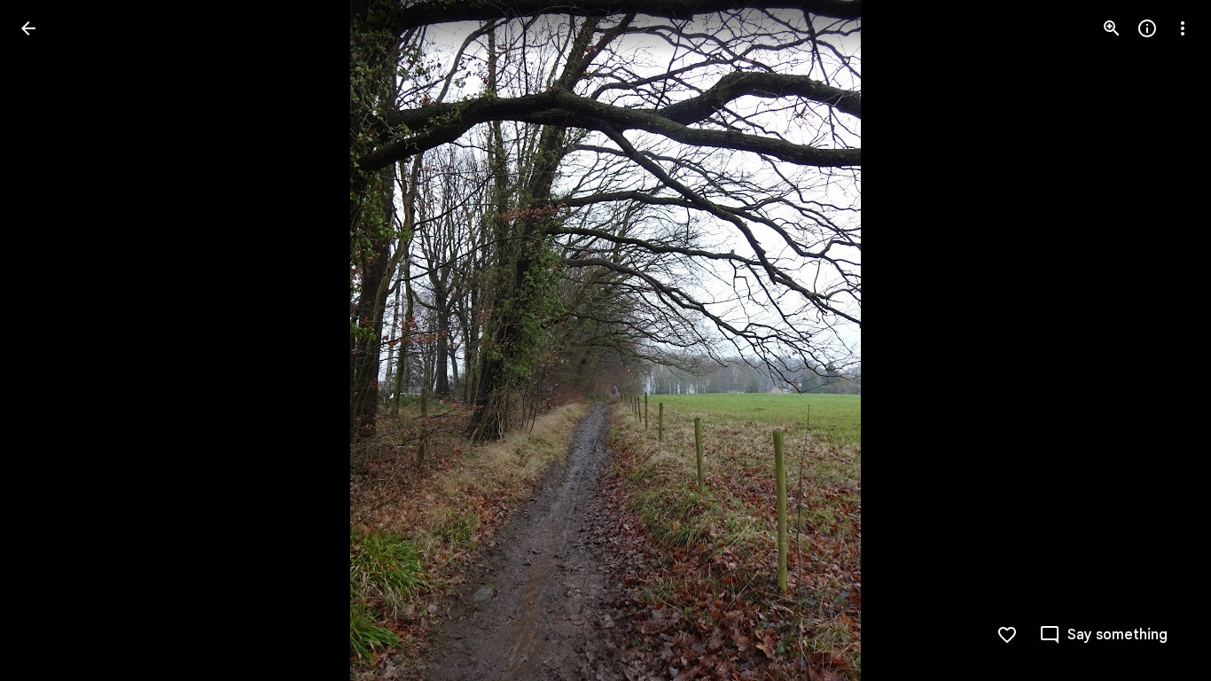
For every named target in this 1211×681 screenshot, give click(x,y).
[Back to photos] (28, 28)
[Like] (1007, 635)
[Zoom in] (1111, 28)
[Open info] (1147, 28)
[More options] (1182, 28)
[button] (49, 340)
